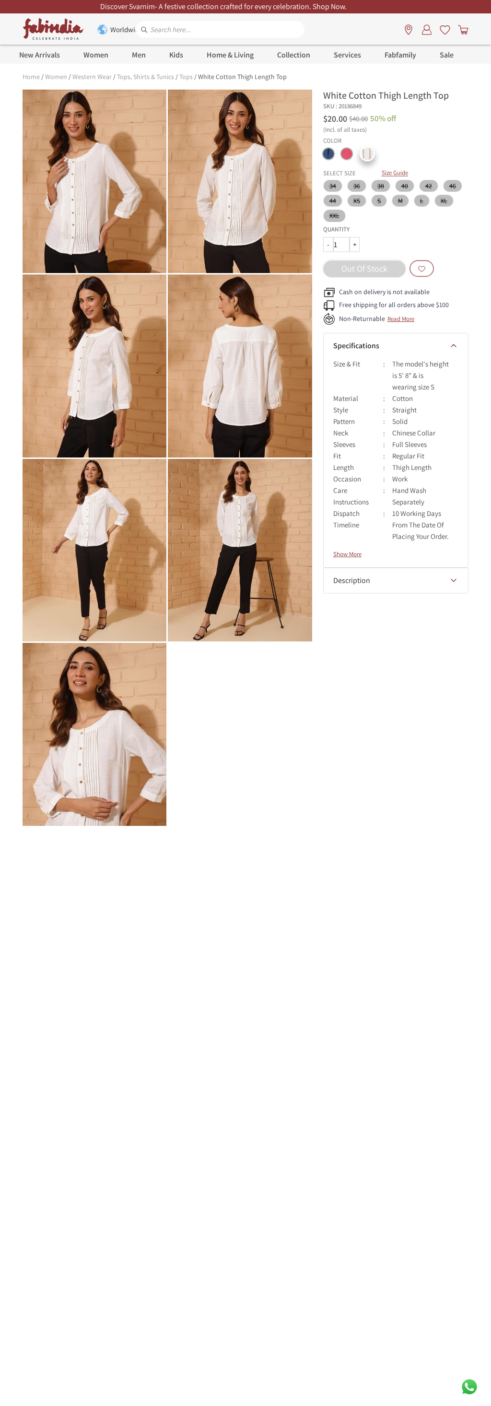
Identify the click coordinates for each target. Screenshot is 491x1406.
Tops (186, 76)
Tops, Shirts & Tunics (145, 76)
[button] (328, 154)
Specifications (356, 346)
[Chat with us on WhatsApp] (469, 1386)
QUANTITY (336, 229)
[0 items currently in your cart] (461, 29)
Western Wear (92, 76)
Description (351, 580)
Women (56, 76)
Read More (400, 319)
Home (31, 76)
